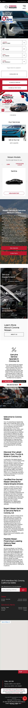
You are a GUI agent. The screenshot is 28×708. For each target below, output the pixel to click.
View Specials (8, 381)
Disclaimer (4, 405)
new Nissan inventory (12, 462)
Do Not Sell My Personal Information (14, 701)
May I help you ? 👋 (19, 694)
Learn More (19, 405)
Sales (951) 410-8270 (12, 684)
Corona (13, 425)
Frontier (15, 466)
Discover (14, 315)
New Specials (14, 248)
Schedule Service (14, 281)
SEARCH (14, 74)
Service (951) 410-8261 (13, 686)
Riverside (20, 471)
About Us (14, 334)
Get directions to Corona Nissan (11, 586)
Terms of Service (9, 690)
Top (21, 672)
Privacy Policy (19, 690)
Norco (10, 472)
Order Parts (14, 253)
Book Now (14, 143)
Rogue (10, 466)
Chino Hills (7, 425)
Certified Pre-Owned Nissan (13, 490)
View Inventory (14, 193)
